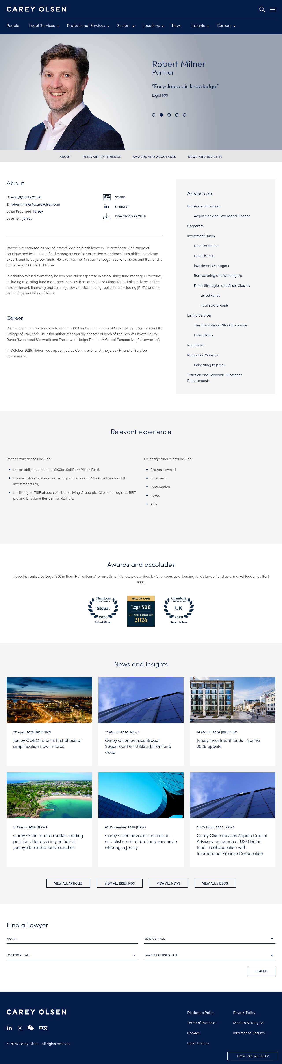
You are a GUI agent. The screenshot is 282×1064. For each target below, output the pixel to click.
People (13, 25)
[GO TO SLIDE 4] (176, 115)
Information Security (249, 1032)
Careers (224, 25)
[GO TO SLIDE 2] (161, 115)
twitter (20, 1028)
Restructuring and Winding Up (218, 275)
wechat (31, 1027)
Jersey (38, 211)
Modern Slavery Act (249, 1022)
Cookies (193, 1032)
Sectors (123, 25)
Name (11, 939)
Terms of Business (201, 1022)
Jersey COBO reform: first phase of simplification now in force (47, 743)
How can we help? (253, 1056)
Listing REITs (203, 334)
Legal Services (42, 25)
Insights (198, 25)
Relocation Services (202, 354)
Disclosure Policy (200, 1012)
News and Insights (205, 157)
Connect (122, 207)
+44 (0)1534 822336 (26, 197)
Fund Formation (206, 245)
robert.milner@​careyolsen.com (35, 204)
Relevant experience (102, 157)
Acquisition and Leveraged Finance (222, 215)
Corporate (195, 225)
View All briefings (120, 883)
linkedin (9, 1027)
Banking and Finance (204, 205)
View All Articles (68, 883)
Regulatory (196, 344)
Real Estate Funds (214, 305)
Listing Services (199, 315)
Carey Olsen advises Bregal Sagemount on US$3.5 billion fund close (138, 746)
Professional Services (86, 25)
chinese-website (43, 1027)
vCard (120, 197)
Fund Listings (204, 255)
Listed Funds (210, 295)
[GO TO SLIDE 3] (169, 115)
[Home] (36, 9)
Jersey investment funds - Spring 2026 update (228, 743)
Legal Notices (198, 1042)
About (65, 157)
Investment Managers (211, 265)
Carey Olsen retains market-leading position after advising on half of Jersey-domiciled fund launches (48, 841)
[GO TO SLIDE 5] (184, 115)
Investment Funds (201, 235)
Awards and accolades (154, 157)
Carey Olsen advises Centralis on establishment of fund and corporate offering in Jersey (141, 841)
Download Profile (130, 216)
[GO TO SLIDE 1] (153, 115)
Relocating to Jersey (209, 364)
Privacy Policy (244, 1012)
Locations (151, 25)
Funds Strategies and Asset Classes (222, 285)
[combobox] (209, 939)
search (261, 971)
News (177, 25)
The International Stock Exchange (220, 325)
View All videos (215, 883)
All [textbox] (162, 938)
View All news (168, 883)
